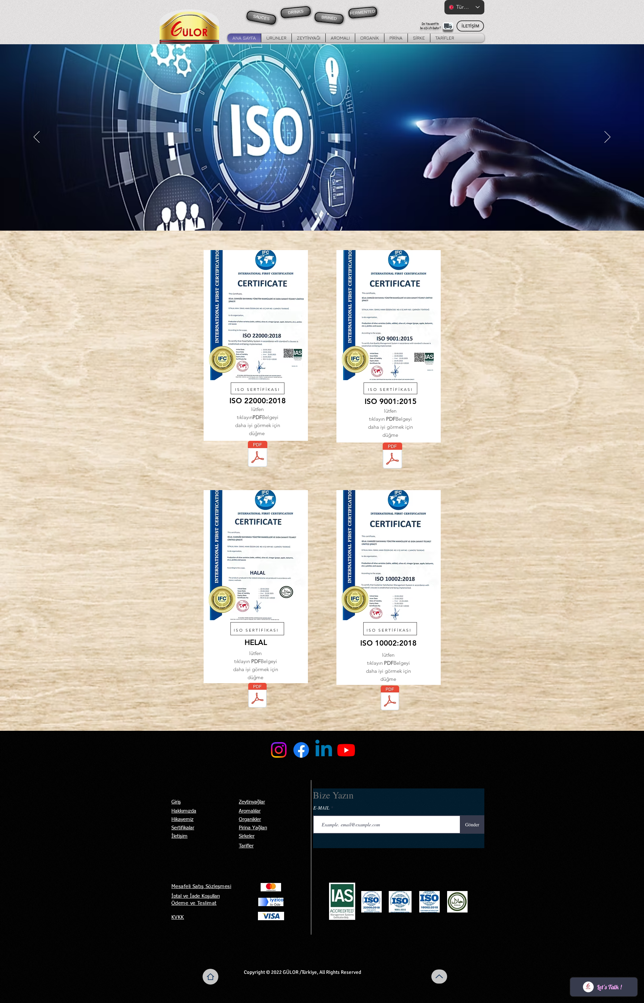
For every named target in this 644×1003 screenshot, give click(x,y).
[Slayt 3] (328, 214)
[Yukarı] (439, 976)
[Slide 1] (316, 214)
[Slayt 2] (322, 214)
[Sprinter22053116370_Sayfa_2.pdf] (257, 455)
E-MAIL (321, 808)
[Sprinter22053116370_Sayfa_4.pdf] (390, 699)
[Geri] (37, 137)
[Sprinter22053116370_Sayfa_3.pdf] (257, 696)
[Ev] (210, 977)
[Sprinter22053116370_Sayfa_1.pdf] (392, 456)
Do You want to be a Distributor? (430, 25)
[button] (276, 38)
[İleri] (607, 137)
